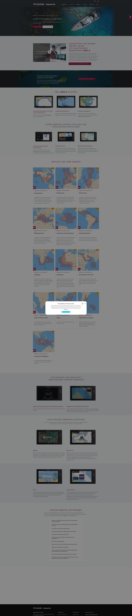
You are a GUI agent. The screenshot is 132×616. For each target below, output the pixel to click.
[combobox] (82, 303)
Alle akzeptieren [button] (66, 311)
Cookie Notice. (66, 309)
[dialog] (66, 308)
